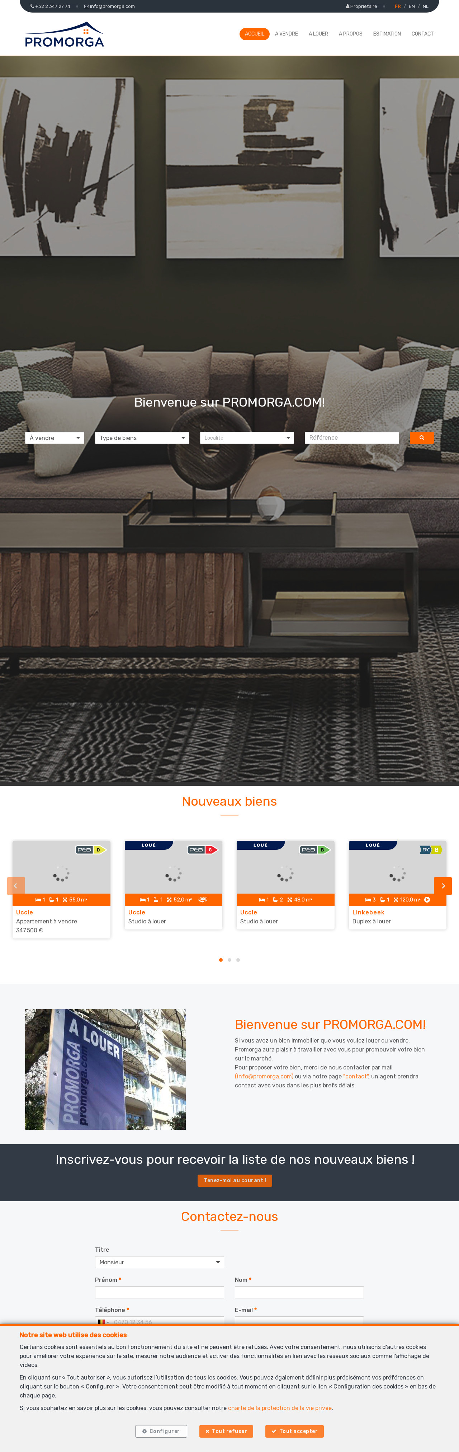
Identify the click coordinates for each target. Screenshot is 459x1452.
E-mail (246, 1310)
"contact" (355, 1076)
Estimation (387, 34)
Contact (423, 34)
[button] (247, 438)
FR (398, 6)
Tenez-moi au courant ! (235, 1180)
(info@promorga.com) (264, 1076)
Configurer (165, 1431)
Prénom (108, 1280)
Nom (243, 1280)
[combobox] (103, 1322)
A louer (318, 34)
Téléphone (112, 1310)
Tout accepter (298, 1431)
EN (412, 6)
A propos (351, 34)
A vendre (286, 34)
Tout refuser (229, 1431)
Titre (102, 1249)
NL (426, 6)
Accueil (254, 34)
